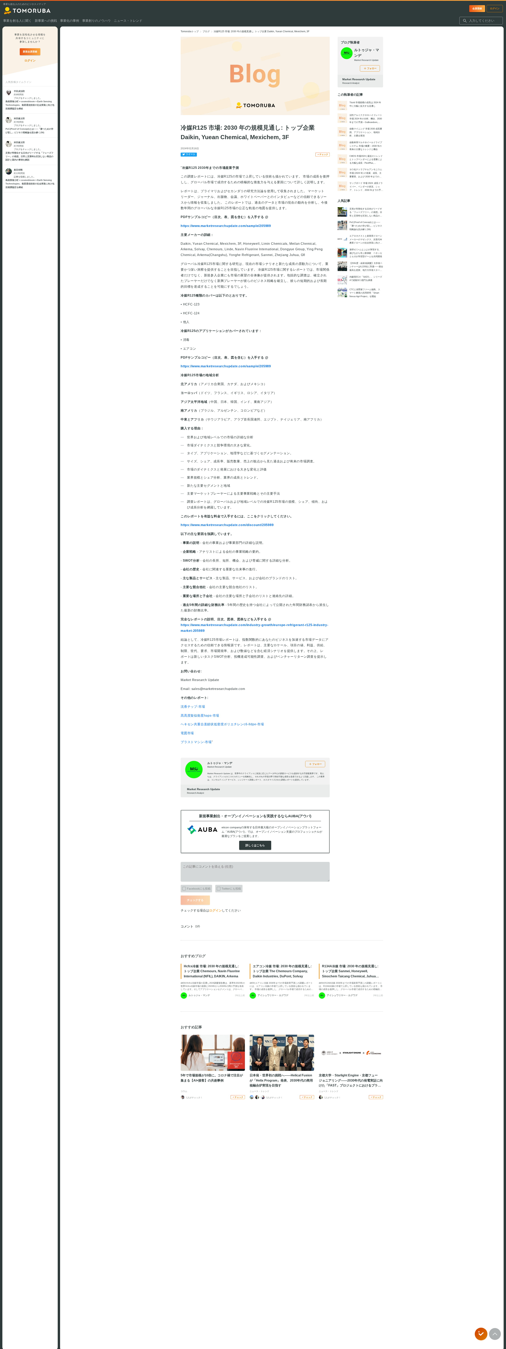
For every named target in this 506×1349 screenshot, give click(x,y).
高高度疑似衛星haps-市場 (200, 715)
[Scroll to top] (495, 1334)
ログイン (215, 910)
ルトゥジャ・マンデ (219, 763)
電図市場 (187, 733)
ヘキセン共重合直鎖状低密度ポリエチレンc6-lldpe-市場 (222, 724)
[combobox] (481, 21)
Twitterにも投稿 (231, 888)
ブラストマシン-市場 (196, 742)
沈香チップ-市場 (193, 706)
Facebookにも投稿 (199, 888)
